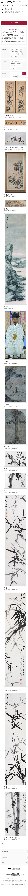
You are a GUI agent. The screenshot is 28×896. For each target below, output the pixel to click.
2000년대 (13, 63)
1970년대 (19, 65)
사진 (12, 56)
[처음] (1, 843)
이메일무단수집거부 (15, 875)
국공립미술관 (5, 851)
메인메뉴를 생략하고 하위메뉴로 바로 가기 (14, 11)
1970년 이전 (14, 68)
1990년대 (19, 63)
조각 (20, 51)
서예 (16, 56)
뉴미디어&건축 (14, 54)
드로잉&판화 (14, 51)
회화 (21, 49)
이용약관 (22, 874)
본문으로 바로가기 (8, 8)
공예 (21, 54)
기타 (3, 862)
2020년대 (17, 61)
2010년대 (23, 61)
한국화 (16, 49)
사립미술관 (4, 857)
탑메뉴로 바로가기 (8, 9)
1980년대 (13, 65)
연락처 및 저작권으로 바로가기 (11, 12)
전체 (12, 49)
